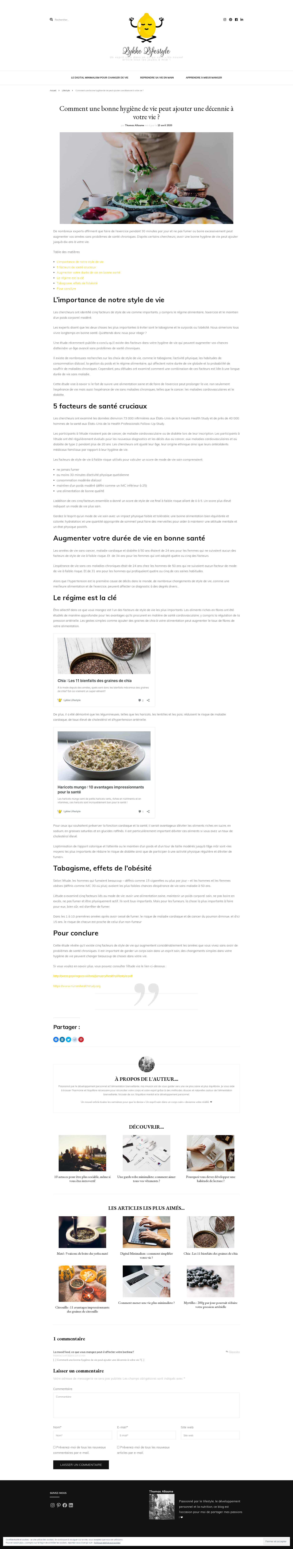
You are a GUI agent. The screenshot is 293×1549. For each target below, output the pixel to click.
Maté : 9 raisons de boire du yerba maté (82, 1253)
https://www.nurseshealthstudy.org (77, 986)
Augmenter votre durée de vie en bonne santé (88, 272)
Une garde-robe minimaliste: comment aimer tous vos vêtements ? (146, 1178)
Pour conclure (66, 288)
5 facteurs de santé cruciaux (76, 267)
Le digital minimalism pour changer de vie (99, 77)
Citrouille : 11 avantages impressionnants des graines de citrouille (82, 1309)
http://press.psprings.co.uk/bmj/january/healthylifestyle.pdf (93, 976)
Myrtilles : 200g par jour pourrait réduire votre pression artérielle (210, 1304)
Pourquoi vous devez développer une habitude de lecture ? (210, 1178)
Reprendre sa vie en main (157, 77)
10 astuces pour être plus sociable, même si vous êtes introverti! (82, 1178)
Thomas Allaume (134, 125)
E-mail (122, 1427)
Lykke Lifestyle (146, 51)
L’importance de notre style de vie (80, 262)
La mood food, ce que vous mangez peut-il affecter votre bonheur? (93, 1352)
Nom (57, 1427)
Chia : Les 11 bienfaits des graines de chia (211, 1253)
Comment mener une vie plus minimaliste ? (146, 1302)
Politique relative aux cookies (107, 1542)
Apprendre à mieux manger (204, 77)
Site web (187, 1427)
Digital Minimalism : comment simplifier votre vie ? (146, 1255)
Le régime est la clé (70, 278)
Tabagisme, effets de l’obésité (77, 283)
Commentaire (62, 1389)
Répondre (234, 1351)
